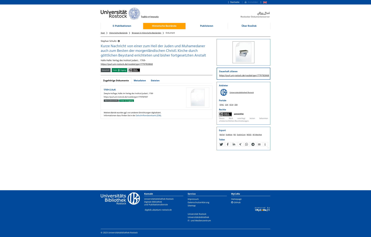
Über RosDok (249, 26)
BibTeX (222, 134)
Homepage (236, 199)
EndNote (229, 134)
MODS (249, 134)
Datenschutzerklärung (198, 202)
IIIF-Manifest (257, 134)
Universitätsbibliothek (198, 217)
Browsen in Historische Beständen (146, 33)
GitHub (237, 202)
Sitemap (192, 205)
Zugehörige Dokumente (116, 80)
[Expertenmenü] (268, 148)
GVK (226, 105)
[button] (221, 144)
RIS (234, 134)
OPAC (222, 105)
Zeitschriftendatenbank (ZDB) (148, 115)
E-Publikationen (122, 26)
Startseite (234, 2)
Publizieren (206, 26)
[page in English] (263, 2)
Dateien (155, 80)
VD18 (231, 105)
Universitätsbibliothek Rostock (242, 92)
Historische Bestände (164, 26)
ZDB (236, 105)
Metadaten (140, 80)
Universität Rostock (197, 214)
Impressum (193, 199)
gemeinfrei (239, 114)
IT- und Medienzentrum (199, 220)
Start (103, 33)
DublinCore (241, 134)
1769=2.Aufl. (110, 90)
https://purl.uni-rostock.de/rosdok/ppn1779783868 (127, 64)
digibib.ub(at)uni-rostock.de (158, 209)
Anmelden (252, 2)
